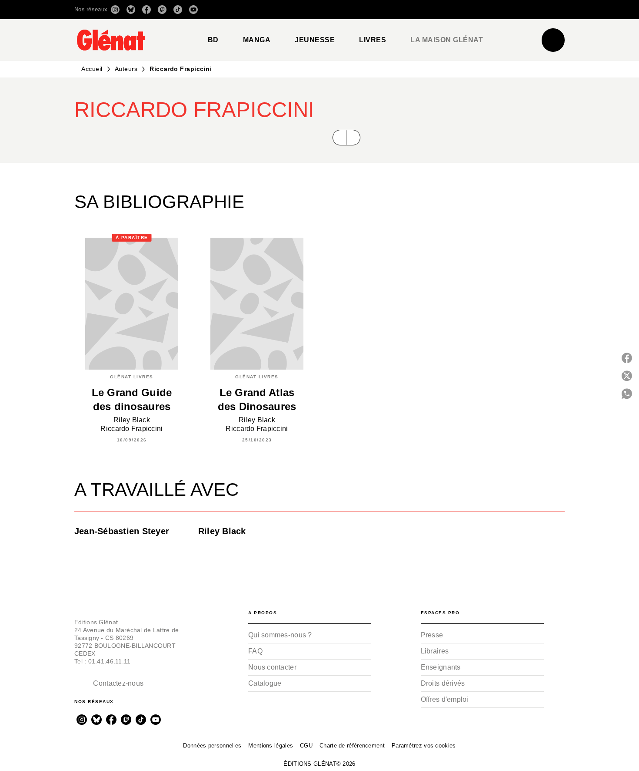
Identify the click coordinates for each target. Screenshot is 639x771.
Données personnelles (212, 745)
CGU (306, 745)
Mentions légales (270, 745)
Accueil (92, 68)
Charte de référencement (352, 745)
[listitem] (115, 9)
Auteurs (126, 68)
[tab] (213, 40)
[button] (442, 9)
